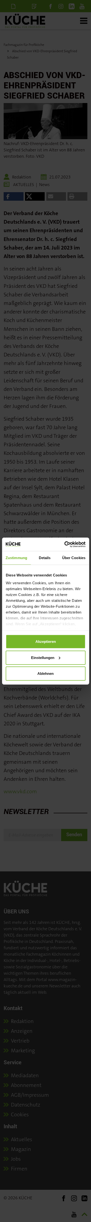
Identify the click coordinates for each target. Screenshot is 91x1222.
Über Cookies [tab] (73, 558)
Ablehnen (45, 673)
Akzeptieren (45, 641)
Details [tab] (45, 558)
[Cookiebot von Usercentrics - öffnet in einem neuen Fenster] (64, 544)
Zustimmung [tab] (16, 558)
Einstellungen (42, 657)
